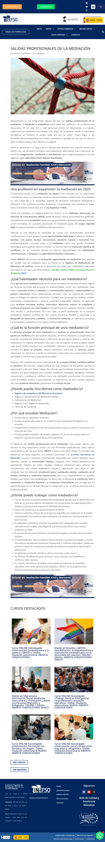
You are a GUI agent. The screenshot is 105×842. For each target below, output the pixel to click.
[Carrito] (101, 6)
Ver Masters (20, 769)
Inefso (48, 29)
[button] (93, 7)
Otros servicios (58, 35)
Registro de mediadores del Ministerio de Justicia (38, 393)
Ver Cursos (19, 762)
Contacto (75, 35)
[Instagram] (86, 10)
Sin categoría (38, 53)
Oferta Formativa (65, 29)
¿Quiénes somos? (63, 790)
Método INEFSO (85, 29)
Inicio (39, 29)
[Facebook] (86, 3)
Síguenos (89, 785)
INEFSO (17, 53)
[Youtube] (86, 6)
